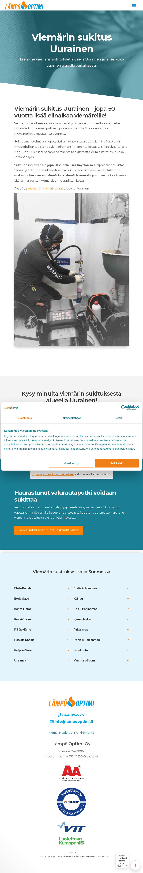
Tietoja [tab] (118, 417)
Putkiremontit (84, 732)
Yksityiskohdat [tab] (71, 417)
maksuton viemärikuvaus (45, 188)
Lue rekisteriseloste (73, 856)
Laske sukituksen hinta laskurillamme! (48, 530)
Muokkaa (68, 463)
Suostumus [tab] (25, 417)
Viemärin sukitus (60, 732)
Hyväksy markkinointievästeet (53, 474)
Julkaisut (71, 852)
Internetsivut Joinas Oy (96, 856)
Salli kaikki (116, 463)
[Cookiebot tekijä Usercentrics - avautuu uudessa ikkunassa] (123, 407)
